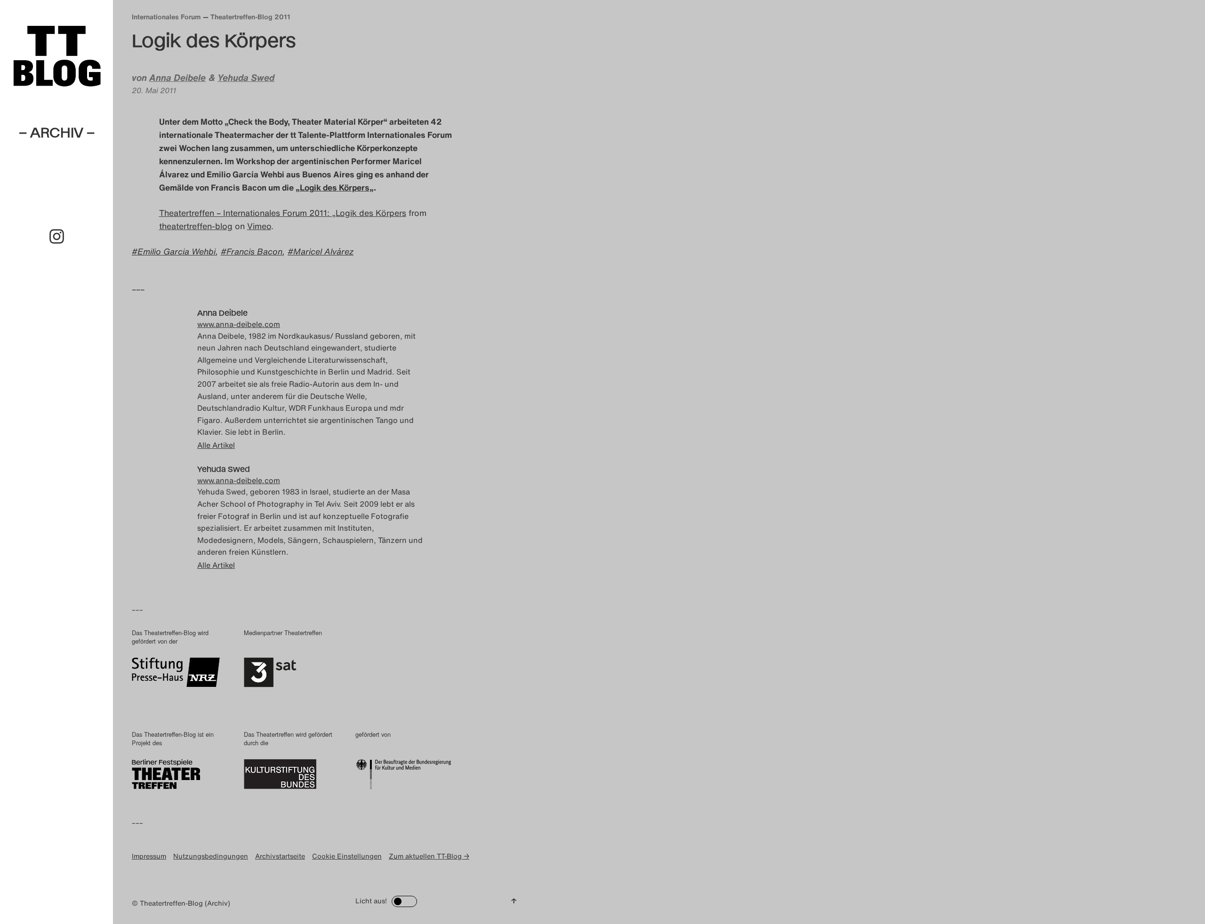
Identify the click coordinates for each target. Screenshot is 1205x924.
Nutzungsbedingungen (210, 856)
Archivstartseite (280, 856)
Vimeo (259, 226)
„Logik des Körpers (333, 187)
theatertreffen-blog (196, 226)
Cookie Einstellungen (347, 856)
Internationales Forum (166, 17)
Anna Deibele (177, 77)
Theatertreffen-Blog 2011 (250, 17)
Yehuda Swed (245, 77)
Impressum (149, 856)
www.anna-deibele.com (238, 324)
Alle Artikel (216, 445)
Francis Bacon (254, 251)
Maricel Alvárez (323, 251)
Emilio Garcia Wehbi (176, 251)
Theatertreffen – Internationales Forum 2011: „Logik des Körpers (282, 213)
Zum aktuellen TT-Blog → (429, 856)
